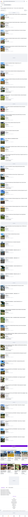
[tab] (3, 487)
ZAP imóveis (14, 507)
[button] (14, 1)
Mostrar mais (14, 496)
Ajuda (14, 498)
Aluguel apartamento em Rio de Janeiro (6, 493)
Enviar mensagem (9, 99)
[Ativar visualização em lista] (25, 10)
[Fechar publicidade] (0, 510)
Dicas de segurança (14, 499)
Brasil (1, 6)
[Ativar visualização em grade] (26, 10)
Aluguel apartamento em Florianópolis (5, 492)
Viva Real (14, 508)
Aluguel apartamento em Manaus (5, 494)
